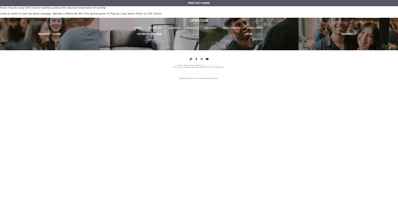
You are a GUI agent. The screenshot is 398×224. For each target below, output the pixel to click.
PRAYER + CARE (49, 33)
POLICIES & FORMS (181, 67)
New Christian (231, 27)
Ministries (210, 27)
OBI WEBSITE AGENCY (209, 78)
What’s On (155, 27)
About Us (192, 27)
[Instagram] (201, 59)
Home (138, 27)
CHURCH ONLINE (149, 33)
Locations (174, 27)
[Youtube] (207, 59)
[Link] (191, 59)
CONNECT (348, 33)
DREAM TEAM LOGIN (212, 65)
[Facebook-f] (196, 59)
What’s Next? (255, 27)
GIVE (248, 33)
